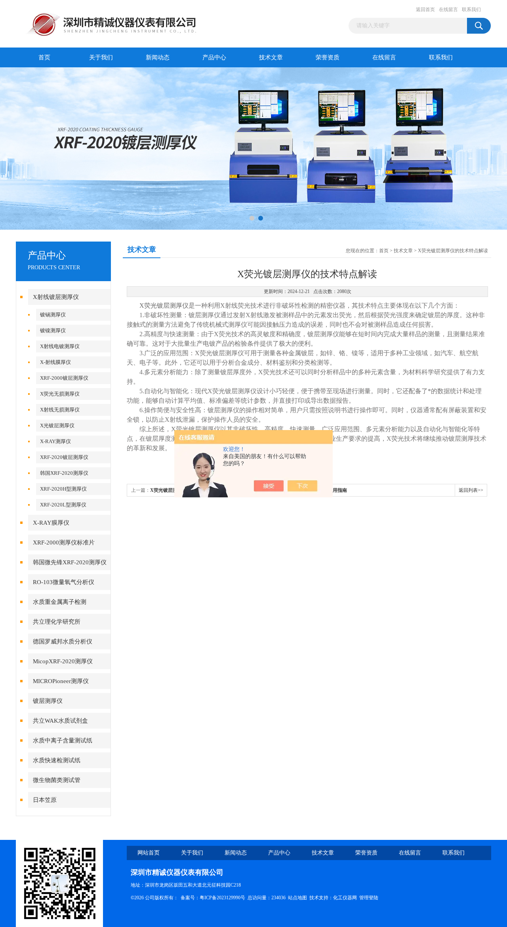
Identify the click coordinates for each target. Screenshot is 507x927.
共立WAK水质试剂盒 (60, 721)
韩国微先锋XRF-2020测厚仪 (70, 562)
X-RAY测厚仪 (55, 441)
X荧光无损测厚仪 (60, 394)
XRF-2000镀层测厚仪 (64, 378)
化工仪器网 (345, 897)
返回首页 (425, 9)
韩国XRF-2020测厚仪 (64, 473)
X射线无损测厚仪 (60, 410)
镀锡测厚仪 (53, 315)
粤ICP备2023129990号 (222, 897)
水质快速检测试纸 (56, 760)
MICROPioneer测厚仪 (61, 681)
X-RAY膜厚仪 (51, 523)
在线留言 (448, 9)
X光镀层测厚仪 (57, 425)
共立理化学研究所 (56, 622)
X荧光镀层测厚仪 (164, 305)
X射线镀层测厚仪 (56, 297)
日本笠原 (45, 800)
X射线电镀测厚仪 (60, 346)
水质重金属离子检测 (59, 602)
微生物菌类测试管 (56, 780)
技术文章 (271, 57)
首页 (44, 57)
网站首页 (148, 853)
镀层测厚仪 (48, 701)
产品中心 (214, 57)
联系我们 (471, 9)
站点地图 (297, 897)
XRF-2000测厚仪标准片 (64, 542)
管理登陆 (368, 897)
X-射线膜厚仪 (55, 362)
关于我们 (101, 57)
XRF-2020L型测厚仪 (63, 505)
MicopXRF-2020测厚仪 (63, 661)
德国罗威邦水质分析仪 (62, 641)
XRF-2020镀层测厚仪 (64, 457)
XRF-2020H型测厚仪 (63, 489)
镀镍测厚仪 (53, 330)
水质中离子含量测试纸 (62, 740)
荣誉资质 (327, 57)
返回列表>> (471, 490)
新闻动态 (158, 57)
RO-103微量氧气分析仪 (63, 582)
